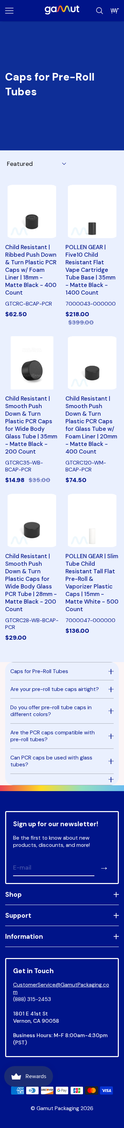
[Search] (99, 11)
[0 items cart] (115, 11)
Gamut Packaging (58, 1108)
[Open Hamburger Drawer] (9, 11)
